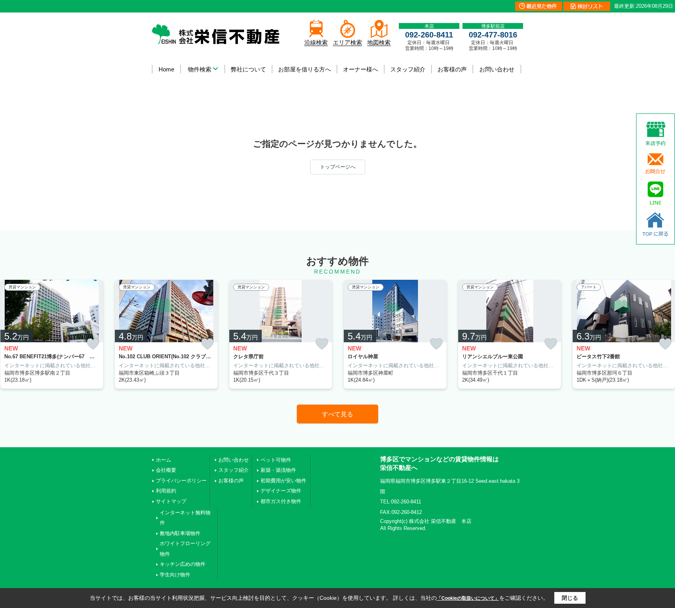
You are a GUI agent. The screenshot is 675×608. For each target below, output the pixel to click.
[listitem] (166, 334)
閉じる (570, 598)
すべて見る (337, 414)
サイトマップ (171, 501)
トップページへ (337, 167)
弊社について (248, 69)
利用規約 (166, 491)
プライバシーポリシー (181, 481)
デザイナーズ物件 (281, 491)
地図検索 (379, 42)
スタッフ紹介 (407, 69)
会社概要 (166, 470)
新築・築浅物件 (278, 470)
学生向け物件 (175, 575)
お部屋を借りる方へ (304, 69)
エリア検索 (347, 42)
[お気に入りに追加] (93, 344)
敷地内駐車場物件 (180, 533)
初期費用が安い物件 (283, 481)
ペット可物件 (276, 460)
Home (166, 69)
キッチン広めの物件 (182, 564)
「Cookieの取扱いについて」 (468, 598)
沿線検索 (316, 42)
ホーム (163, 460)
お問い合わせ (496, 69)
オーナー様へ (360, 69)
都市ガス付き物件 (281, 501)
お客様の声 (452, 69)
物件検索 (199, 69)
